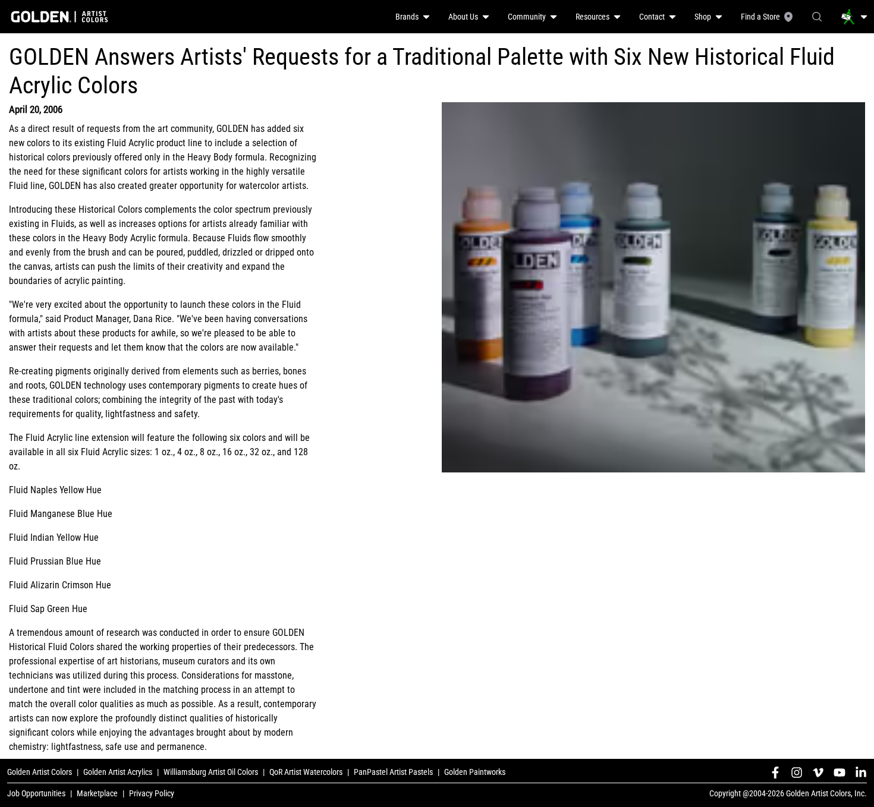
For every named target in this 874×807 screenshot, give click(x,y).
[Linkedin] (861, 772)
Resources (592, 16)
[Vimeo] (818, 772)
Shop (702, 16)
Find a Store (760, 16)
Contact (652, 16)
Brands (407, 16)
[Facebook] (775, 772)
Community (527, 16)
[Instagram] (797, 772)
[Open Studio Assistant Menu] (854, 17)
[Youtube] (839, 772)
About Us (463, 16)
